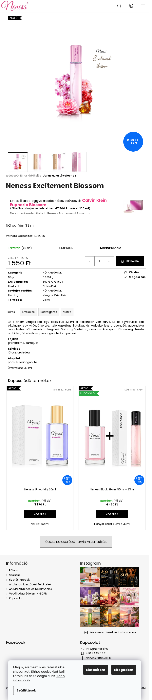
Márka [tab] (67, 312)
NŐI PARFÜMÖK (52, 272)
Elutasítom (95, 670)
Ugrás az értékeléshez (59, 176)
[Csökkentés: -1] (90, 261)
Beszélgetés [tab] (49, 312)
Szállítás (14, 575)
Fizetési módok (19, 580)
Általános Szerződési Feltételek (30, 584)
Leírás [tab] (11, 312)
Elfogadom (123, 670)
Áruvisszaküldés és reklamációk (30, 589)
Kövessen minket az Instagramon (113, 632)
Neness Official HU (98, 658)
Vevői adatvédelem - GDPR (28, 594)
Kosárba (132, 261)
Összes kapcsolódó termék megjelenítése (76, 542)
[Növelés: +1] (109, 261)
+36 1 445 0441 (96, 653)
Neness (116, 248)
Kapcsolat (16, 598)
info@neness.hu (97, 649)
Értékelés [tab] (28, 312)
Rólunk (13, 570)
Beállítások (26, 690)
